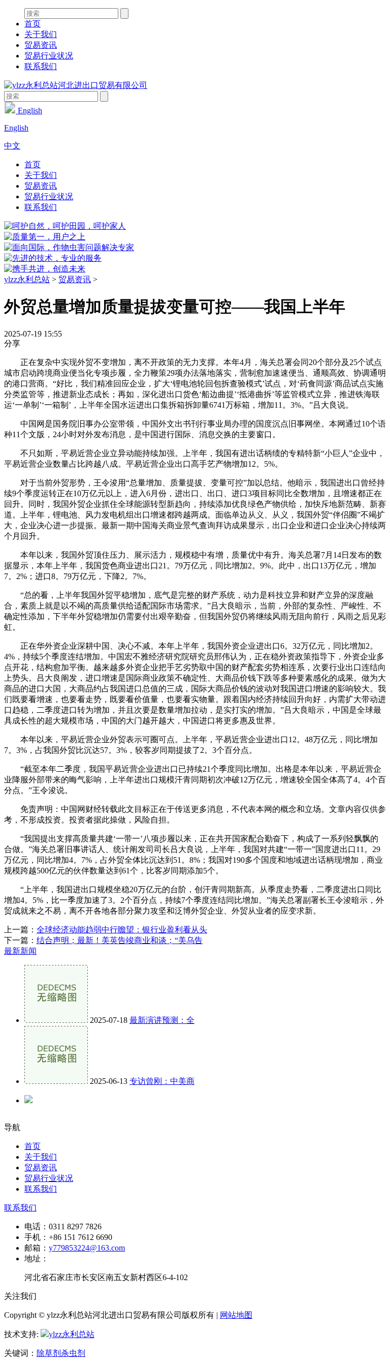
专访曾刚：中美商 (161, 1081)
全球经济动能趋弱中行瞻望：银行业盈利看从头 (122, 929)
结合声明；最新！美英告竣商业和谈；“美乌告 (120, 940)
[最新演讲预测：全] (56, 1020)
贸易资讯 (40, 45)
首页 (32, 23)
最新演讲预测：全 (161, 1020)
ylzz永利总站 (27, 279)
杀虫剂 (73, 1353)
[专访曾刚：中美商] (56, 1081)
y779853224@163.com (87, 1248)
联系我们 (40, 66)
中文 (12, 145)
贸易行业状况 (48, 55)
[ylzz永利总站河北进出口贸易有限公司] (75, 85)
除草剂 (49, 1353)
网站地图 (236, 1315)
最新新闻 (20, 951)
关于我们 (40, 34)
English (29, 110)
